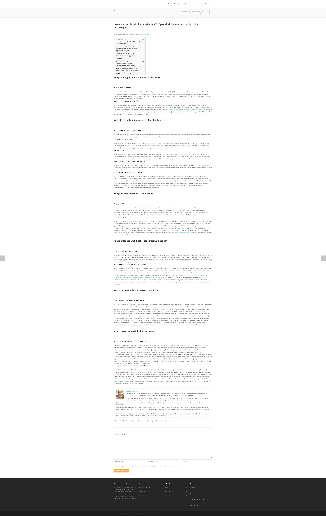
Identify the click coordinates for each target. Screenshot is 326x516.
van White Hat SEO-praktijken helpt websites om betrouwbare (187, 110)
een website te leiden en (157, 215)
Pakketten (177, 4)
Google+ (151, 421)
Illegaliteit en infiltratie (124, 50)
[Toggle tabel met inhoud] (142, 39)
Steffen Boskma (144, 34)
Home (170, 4)
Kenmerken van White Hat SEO (125, 45)
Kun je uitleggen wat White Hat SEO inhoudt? (128, 41)
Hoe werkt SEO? (122, 60)
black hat (126, 181)
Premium (167, 491)
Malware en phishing (123, 52)
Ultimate (167, 495)
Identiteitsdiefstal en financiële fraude (128, 53)
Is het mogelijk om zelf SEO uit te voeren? (127, 70)
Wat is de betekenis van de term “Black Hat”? (128, 67)
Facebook (118, 421)
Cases (141, 495)
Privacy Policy (194, 494)
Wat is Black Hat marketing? (125, 63)
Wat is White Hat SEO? (123, 43)
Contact (208, 4)
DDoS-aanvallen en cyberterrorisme (127, 55)
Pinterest (142, 421)
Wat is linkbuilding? (144, 487)
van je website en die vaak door (141, 350)
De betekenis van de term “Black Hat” (127, 68)
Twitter (126, 421)
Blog (201, 4)
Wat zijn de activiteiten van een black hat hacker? (129, 47)
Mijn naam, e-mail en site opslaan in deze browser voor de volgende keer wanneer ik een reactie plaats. (147, 466)
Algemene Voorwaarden (197, 499)
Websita (160, 514)
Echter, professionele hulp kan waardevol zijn (129, 73)
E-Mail (168, 421)
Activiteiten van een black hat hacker (127, 48)
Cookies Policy (194, 505)
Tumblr (134, 421)
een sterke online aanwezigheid (180, 232)
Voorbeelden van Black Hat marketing (128, 65)
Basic (166, 487)
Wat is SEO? (121, 58)
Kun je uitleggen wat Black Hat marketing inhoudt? (130, 62)
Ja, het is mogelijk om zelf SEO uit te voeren (129, 72)
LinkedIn (160, 421)
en (193, 354)
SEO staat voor (118, 208)
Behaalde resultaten (190, 4)
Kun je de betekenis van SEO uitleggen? (126, 57)
